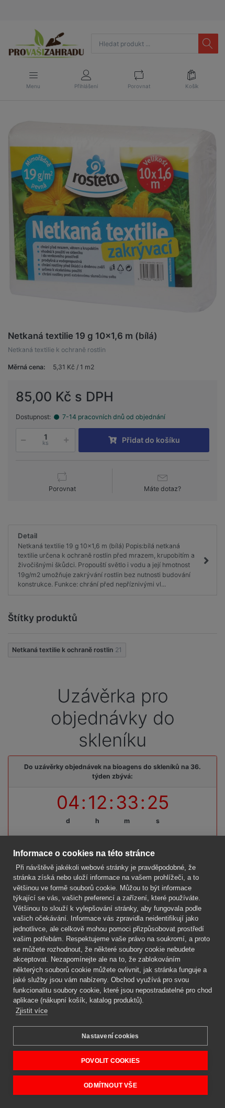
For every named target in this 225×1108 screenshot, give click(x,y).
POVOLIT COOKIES (110, 1060)
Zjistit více (32, 1011)
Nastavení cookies (110, 1036)
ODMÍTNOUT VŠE (110, 1085)
